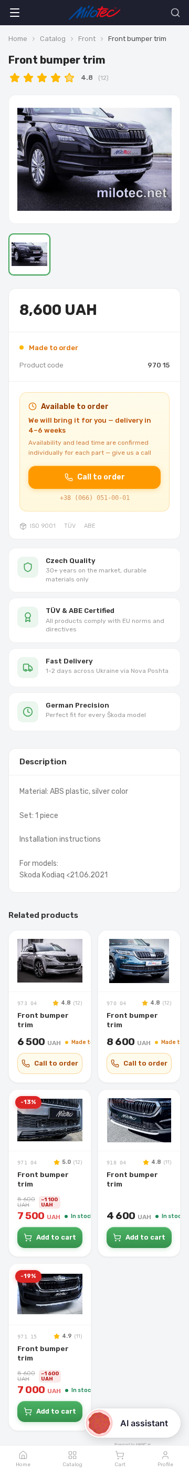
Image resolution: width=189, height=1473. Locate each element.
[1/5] (14, 77)
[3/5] (42, 77)
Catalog (53, 39)
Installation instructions (60, 839)
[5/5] (69, 77)
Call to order (101, 477)
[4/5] (55, 77)
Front (87, 39)
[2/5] (28, 77)
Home (17, 39)
